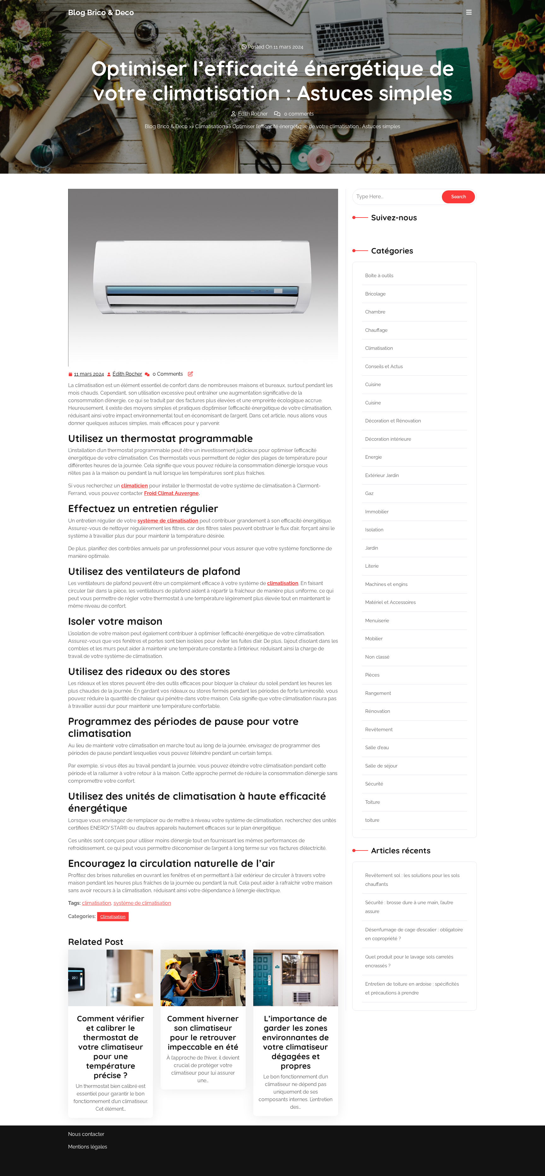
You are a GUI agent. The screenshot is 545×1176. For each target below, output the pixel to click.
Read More (108, 978)
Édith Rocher (128, 375)
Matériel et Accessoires (390, 602)
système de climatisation (142, 903)
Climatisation (210, 126)
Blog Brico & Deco (101, 12)
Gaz (369, 493)
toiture (372, 820)
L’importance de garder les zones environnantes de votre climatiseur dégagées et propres (295, 1042)
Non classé (377, 657)
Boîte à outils (379, 275)
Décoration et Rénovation (393, 421)
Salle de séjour (381, 766)
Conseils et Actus (384, 366)
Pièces (372, 675)
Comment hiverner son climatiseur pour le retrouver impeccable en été (203, 1032)
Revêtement (379, 729)
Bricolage (375, 294)
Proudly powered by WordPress (439, 1167)
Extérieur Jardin (382, 475)
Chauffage (376, 330)
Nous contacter (86, 1134)
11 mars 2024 (89, 375)
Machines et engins (386, 584)
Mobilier (374, 639)
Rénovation (377, 711)
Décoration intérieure (388, 439)
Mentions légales (87, 1147)
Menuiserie (377, 621)
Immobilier (377, 512)
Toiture (372, 802)
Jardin (371, 548)
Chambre (375, 312)
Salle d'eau (377, 747)
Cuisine (373, 384)
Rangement (378, 693)
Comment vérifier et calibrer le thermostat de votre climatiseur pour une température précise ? (110, 1046)
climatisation (96, 903)
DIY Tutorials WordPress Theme (105, 1167)
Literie (372, 566)
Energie (373, 457)
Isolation (374, 530)
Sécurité (374, 784)
